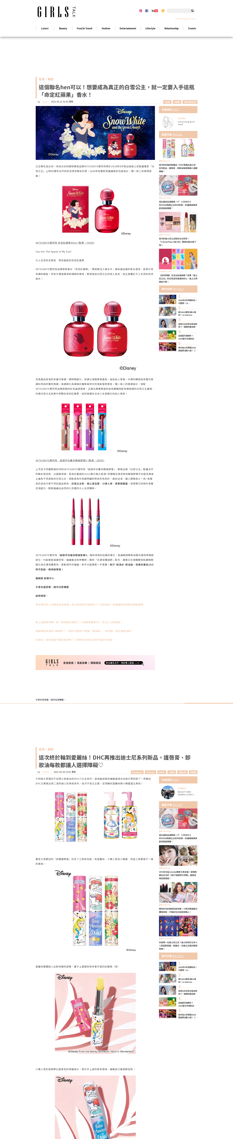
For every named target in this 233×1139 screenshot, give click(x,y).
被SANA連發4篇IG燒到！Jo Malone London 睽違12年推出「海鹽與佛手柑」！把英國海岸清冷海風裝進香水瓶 (187, 313)
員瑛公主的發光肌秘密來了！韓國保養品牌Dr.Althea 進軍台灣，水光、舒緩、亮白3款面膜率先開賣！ (187, 325)
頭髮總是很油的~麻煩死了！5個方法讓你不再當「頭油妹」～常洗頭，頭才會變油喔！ (84, 631)
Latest (44, 28)
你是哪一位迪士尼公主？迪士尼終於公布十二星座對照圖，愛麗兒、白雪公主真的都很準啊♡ (178, 945)
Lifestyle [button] (150, 28)
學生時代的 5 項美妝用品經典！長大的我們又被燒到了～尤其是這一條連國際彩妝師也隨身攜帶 (89, 604)
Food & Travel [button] (84, 28)
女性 (168, 102)
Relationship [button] (171, 28)
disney (151, 772)
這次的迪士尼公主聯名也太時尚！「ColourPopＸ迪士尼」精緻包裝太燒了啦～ (177, 241)
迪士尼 (183, 772)
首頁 (42, 79)
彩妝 (178, 102)
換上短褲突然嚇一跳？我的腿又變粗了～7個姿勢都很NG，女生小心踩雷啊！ (79, 622)
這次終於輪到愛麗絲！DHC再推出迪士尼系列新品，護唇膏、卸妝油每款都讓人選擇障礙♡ (178, 168)
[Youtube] (154, 10)
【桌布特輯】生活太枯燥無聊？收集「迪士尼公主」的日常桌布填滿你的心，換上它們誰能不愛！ (178, 278)
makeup (138, 772)
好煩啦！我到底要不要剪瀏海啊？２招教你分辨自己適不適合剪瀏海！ (75, 639)
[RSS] (163, 10)
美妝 (51, 79)
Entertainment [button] (128, 28)
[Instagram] (140, 10)
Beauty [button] (63, 28)
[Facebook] (146, 10)
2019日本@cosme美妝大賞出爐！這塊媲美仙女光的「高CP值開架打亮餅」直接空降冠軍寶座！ (178, 875)
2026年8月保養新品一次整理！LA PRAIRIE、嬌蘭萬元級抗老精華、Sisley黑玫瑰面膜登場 (187, 301)
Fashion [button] (106, 28)
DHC (162, 772)
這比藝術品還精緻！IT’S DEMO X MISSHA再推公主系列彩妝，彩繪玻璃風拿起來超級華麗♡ (178, 205)
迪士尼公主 (190, 102)
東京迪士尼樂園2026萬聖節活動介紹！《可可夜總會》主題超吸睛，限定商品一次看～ (187, 349)
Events (192, 28)
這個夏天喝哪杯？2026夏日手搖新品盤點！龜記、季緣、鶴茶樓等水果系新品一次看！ (187, 337)
